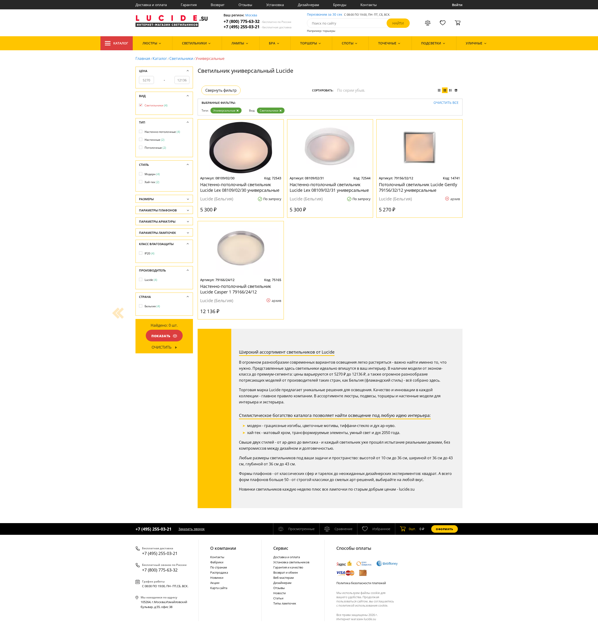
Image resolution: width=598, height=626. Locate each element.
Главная (142, 58)
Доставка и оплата (151, 4)
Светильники (181, 58)
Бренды (339, 4)
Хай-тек (152, 182)
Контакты (368, 4)
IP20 (149, 253)
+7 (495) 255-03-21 (258, 26)
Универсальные (224, 110)
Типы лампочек (284, 603)
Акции (214, 583)
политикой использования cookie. (363, 605)
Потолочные (155, 148)
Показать (161, 336)
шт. (412, 529)
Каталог (120, 43)
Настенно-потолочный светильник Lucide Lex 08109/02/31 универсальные (329, 187)
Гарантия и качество (288, 567)
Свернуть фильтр (221, 90)
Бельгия (152, 306)
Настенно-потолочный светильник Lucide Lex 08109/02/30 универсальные (239, 187)
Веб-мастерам (283, 577)
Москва (251, 15)
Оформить (444, 529)
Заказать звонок (191, 529)
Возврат (217, 4)
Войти (457, 5)
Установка (275, 4)
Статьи (278, 598)
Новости (279, 593)
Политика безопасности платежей (361, 583)
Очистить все (446, 103)
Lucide (151, 280)
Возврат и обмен (285, 572)
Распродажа (219, 572)
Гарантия (189, 4)
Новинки (216, 577)
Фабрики (216, 562)
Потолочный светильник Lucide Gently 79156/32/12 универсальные (418, 187)
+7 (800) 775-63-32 (257, 21)
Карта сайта (218, 588)
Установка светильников (291, 562)
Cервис (280, 548)
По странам (218, 567)
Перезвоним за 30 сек (324, 15)
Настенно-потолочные (162, 132)
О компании (223, 548)
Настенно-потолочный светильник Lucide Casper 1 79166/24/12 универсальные (235, 289)
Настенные (154, 140)
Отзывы (245, 4)
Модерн (152, 174)
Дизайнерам (308, 4)
